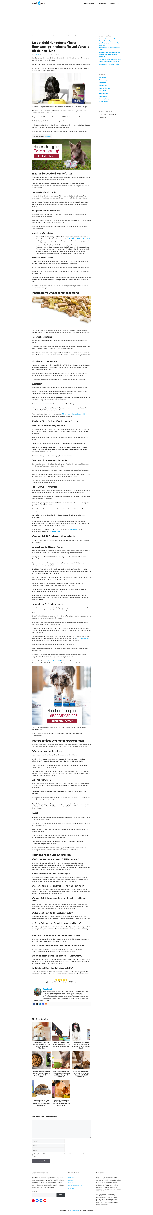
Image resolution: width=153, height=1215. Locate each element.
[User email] (46, 1004)
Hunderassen (102, 3)
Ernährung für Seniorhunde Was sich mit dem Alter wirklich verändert (109, 54)
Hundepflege (103, 93)
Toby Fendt (36, 54)
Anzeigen (47, 136)
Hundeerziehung (104, 88)
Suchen (34, 1191)
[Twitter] (37, 1004)
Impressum (71, 1188)
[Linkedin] (40, 1004)
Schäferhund (103, 101)
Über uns (112, 3)
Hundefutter (103, 91)
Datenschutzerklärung (75, 1185)
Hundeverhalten (89, 3)
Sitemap (71, 1183)
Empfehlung (103, 80)
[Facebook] (34, 1004)
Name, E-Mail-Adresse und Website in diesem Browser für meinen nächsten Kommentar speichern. (62, 1155)
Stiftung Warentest (54, 531)
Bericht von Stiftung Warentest (79, 239)
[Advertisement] (76, 18)
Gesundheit (103, 85)
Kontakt (70, 1180)
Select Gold (73, 529)
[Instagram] (43, 1004)
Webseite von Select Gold (52, 661)
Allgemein (102, 77)
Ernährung (102, 82)
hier (43, 404)
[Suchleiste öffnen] (119, 3)
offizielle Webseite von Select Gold (73, 414)
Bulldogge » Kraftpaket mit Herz (109, 64)
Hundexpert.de (74, 1210)
